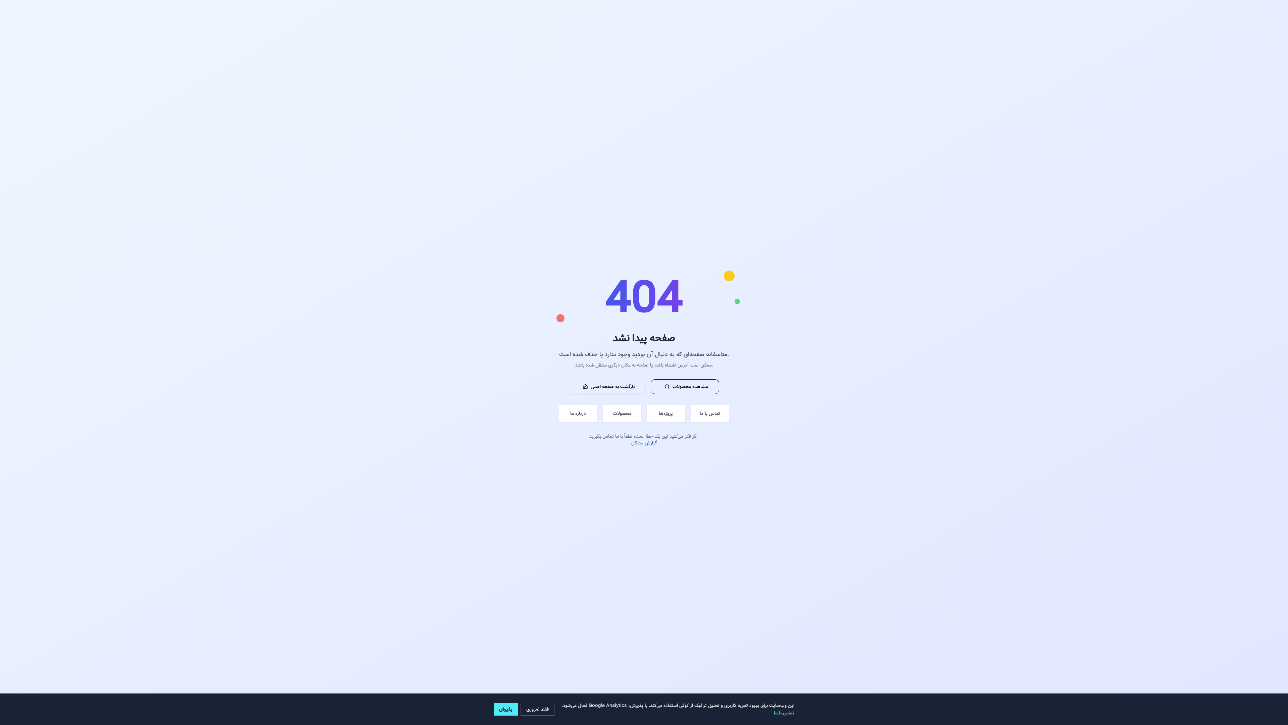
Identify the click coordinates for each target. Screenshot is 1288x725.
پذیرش (506, 709)
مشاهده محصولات (690, 386)
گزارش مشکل (644, 443)
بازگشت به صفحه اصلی (613, 386)
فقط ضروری (537, 709)
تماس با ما (784, 713)
